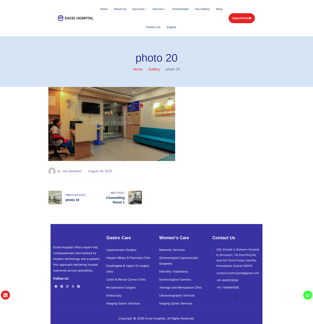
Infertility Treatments (173, 271)
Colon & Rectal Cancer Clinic (126, 279)
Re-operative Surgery (121, 287)
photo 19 (72, 200)
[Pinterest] (78, 286)
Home (138, 69)
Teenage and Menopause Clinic (180, 287)
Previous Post (76, 195)
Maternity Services (172, 250)
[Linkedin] (61, 286)
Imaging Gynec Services (175, 303)
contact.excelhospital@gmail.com (237, 273)
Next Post (117, 192)
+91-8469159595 (227, 280)
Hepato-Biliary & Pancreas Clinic (128, 258)
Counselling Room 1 (115, 200)
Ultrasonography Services (177, 295)
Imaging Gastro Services (123, 303)
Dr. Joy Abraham (69, 171)
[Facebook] (56, 286)
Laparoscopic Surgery (121, 250)
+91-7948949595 (227, 287)
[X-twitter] (73, 286)
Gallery (154, 69)
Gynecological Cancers (175, 279)
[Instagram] (67, 286)
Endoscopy (114, 295)
